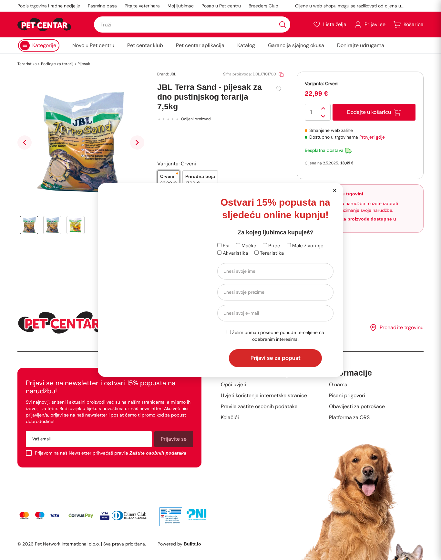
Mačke (248, 245)
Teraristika (271, 253)
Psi (225, 245)
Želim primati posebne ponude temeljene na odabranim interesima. (277, 335)
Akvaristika (234, 253)
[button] (334, 190)
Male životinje (307, 245)
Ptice (273, 245)
